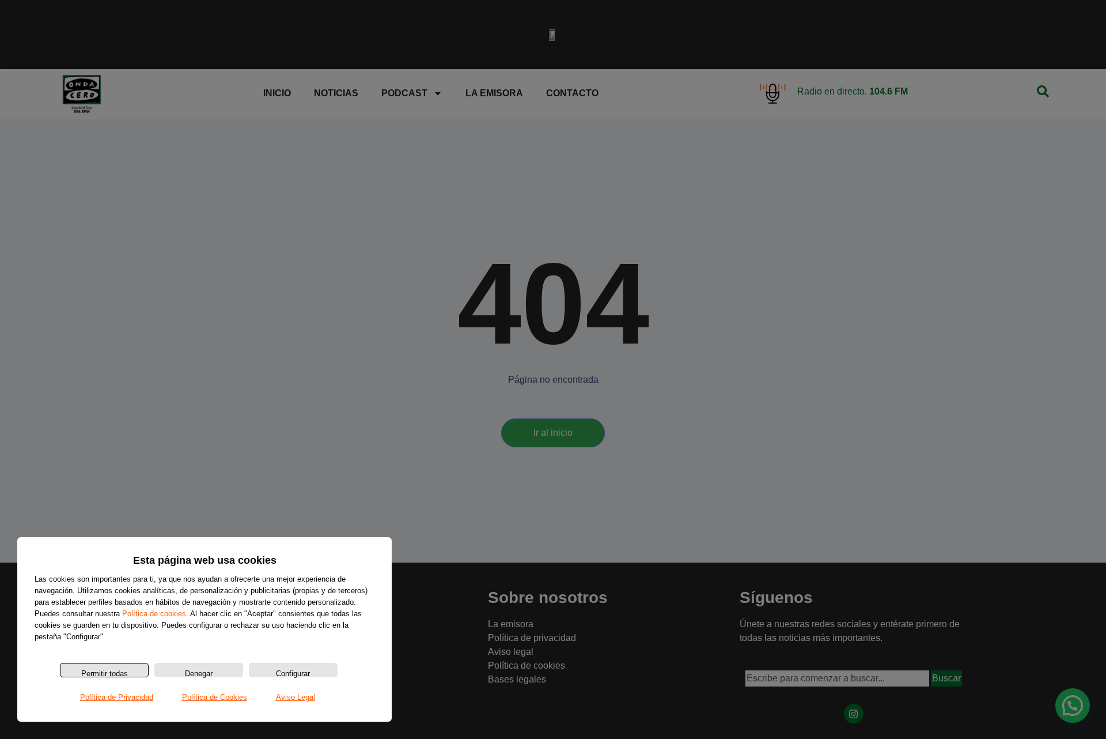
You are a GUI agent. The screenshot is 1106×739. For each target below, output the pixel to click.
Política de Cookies (214, 697)
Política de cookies (154, 613)
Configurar (293, 673)
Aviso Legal (295, 697)
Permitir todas (104, 673)
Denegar (199, 673)
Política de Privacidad (116, 697)
